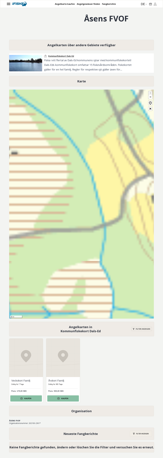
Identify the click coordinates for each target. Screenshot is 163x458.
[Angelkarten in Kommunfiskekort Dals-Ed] (81, 329)
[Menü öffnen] (8, 4)
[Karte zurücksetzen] (150, 103)
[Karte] (81, 81)
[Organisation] (81, 411)
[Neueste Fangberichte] (81, 434)
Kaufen (27, 398)
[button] (150, 93)
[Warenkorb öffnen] (150, 4)
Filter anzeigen (143, 329)
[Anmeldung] (155, 4)
